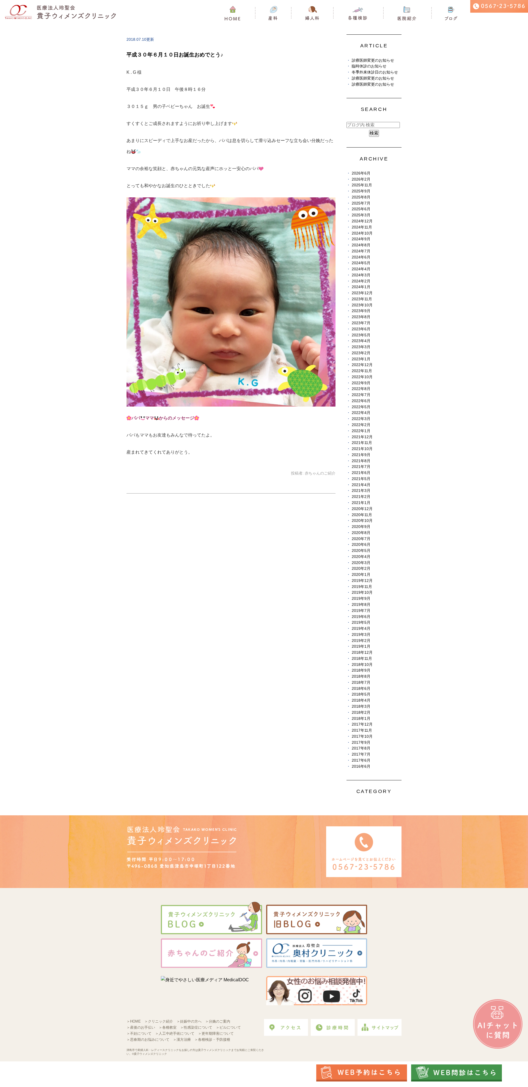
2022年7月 (361, 395)
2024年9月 (361, 239)
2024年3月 (361, 275)
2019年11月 (362, 587)
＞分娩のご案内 (217, 1021)
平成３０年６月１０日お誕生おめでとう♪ (175, 55)
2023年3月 (361, 347)
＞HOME (134, 1021)
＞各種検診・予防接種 (212, 1039)
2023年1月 (361, 359)
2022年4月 (361, 413)
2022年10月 (362, 377)
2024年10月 (362, 233)
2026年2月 (361, 179)
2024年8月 (361, 245)
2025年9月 (361, 191)
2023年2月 (361, 353)
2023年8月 (361, 317)
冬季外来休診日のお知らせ (375, 72)
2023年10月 (362, 305)
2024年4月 (361, 269)
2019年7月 (361, 611)
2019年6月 (361, 617)
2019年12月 (362, 581)
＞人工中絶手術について (174, 1033)
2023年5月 (361, 335)
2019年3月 (361, 635)
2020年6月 (361, 545)
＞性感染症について (196, 1027)
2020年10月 (362, 521)
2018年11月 (362, 658)
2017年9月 (361, 742)
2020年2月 (361, 568)
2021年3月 (361, 491)
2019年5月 (361, 622)
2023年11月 (362, 299)
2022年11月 (362, 371)
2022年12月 (362, 365)
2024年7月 (361, 251)
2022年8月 (361, 389)
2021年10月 (362, 449)
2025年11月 (362, 185)
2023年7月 (361, 323)
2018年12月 (362, 652)
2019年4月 (361, 628)
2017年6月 (361, 760)
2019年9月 (361, 598)
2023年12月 (362, 293)
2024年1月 (361, 287)
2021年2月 (361, 497)
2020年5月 (361, 551)
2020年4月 (361, 557)
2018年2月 (361, 712)
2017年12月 (362, 724)
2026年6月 (361, 173)
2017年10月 (362, 736)
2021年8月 (361, 461)
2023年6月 (361, 329)
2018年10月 (362, 665)
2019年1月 (361, 646)
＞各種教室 (168, 1027)
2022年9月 (361, 383)
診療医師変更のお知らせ (373, 60)
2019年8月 (361, 605)
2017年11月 (362, 730)
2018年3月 (361, 706)
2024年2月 (361, 281)
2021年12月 (362, 437)
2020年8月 (361, 533)
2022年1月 (361, 431)
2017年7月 (361, 754)
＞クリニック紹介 (158, 1021)
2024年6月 (361, 257)
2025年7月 (361, 203)
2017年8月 (361, 748)
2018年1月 (361, 719)
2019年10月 (362, 592)
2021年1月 (361, 503)
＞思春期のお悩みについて (148, 1039)
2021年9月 (361, 455)
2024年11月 (362, 227)
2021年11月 (362, 443)
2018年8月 (361, 676)
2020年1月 (361, 575)
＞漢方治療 (182, 1039)
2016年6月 (361, 766)
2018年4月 (361, 700)
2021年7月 (361, 467)
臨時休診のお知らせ (369, 66)
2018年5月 (361, 694)
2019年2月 (361, 641)
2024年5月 (361, 263)
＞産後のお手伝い (141, 1027)
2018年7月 (361, 682)
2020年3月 (361, 563)
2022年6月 (361, 401)
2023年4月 (361, 341)
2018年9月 (361, 670)
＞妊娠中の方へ (189, 1021)
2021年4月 (361, 485)
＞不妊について (139, 1033)
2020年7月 (361, 539)
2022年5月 (361, 407)
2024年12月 (362, 221)
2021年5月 (361, 479)
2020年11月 (362, 515)
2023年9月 (361, 311)
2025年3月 (361, 215)
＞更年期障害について (216, 1033)
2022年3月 (361, 419)
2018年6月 (361, 688)
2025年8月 (361, 197)
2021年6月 (361, 473)
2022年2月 (361, 425)
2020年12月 (362, 509)
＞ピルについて (228, 1027)
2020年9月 (361, 527)
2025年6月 (361, 209)
